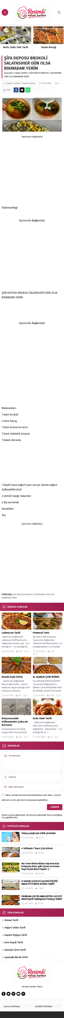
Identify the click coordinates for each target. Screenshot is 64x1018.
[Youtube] (18, 994)
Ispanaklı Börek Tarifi (16, 957)
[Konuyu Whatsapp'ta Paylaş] (27, 89)
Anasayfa (8, 73)
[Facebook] (4, 994)
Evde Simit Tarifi (42, 718)
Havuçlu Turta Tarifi (15, 949)
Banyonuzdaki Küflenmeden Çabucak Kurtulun (15, 721)
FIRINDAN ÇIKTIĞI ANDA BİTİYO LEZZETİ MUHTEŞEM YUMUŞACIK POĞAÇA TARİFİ (41, 898)
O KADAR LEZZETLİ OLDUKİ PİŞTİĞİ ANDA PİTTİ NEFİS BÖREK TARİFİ (39, 882)
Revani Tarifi (11, 920)
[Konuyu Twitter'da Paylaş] (22, 89)
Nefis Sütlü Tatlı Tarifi (15, 47)
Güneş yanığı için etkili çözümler (38, 833)
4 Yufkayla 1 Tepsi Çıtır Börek (37, 848)
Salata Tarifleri (20, 73)
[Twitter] (9, 994)
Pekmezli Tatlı (41, 632)
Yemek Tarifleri (29, 83)
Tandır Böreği (48, 47)
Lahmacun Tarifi (11, 632)
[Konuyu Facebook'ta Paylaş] (16, 89)
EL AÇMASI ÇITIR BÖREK (46, 676)
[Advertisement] (32, 170)
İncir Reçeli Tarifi (14, 942)
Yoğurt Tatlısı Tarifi (15, 927)
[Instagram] (13, 994)
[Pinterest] (23, 994)
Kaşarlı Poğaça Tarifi (16, 935)
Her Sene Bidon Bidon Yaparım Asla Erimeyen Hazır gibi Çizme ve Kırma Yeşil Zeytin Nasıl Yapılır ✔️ (40, 866)
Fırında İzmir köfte (12, 676)
